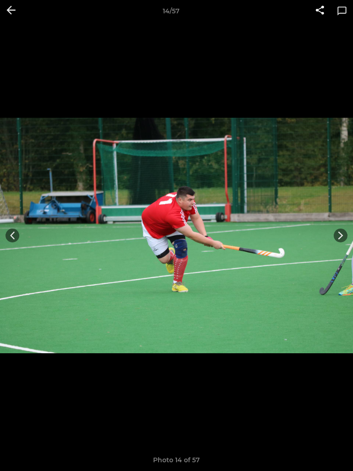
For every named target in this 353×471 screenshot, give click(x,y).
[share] (319, 11)
